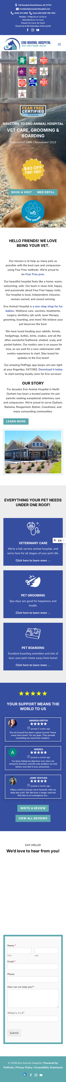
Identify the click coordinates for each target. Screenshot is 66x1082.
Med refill (46, 192)
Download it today (50, 369)
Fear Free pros (34, 274)
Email (11, 961)
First (9, 955)
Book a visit (21, 192)
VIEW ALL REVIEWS (33, 818)
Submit (14, 1033)
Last (36, 955)
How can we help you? (21, 987)
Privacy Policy (24, 1067)
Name (11, 945)
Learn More (16, 421)
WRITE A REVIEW (33, 808)
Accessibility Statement (48, 1067)
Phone (10, 974)
